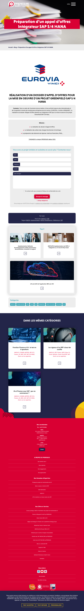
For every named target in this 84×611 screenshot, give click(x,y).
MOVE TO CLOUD (51, 304)
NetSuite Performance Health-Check (42, 555)
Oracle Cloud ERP (62, 354)
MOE (22, 354)
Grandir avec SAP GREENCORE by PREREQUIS (42, 536)
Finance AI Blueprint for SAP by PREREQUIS (42, 514)
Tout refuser (42, 605)
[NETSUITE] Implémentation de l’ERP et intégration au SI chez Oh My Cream (58, 246)
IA (19, 354)
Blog (15, 47)
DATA (32, 304)
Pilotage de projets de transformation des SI (42, 482)
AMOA (28, 220)
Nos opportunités (42, 472)
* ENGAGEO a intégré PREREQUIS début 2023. (42, 139)
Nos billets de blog (42, 580)
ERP (48, 219)
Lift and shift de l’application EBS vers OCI (42, 284)
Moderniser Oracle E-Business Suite (42, 525)
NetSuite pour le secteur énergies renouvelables (42, 532)
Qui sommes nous (42, 461)
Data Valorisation (42, 489)
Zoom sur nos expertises (24, 356)
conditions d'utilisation (57, 203)
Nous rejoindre (42, 465)
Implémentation (35, 220)
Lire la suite (25, 253)
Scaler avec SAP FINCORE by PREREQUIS (42, 540)
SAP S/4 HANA (30, 354)
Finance (16, 354)
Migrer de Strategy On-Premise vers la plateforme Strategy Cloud (42, 521)
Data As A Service (42, 551)
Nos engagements (42, 469)
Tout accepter (28, 605)
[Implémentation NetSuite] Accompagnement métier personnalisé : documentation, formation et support (25, 247)
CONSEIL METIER (21, 304)
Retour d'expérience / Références (50, 220)
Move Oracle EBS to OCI (42, 518)
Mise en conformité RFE (42, 543)
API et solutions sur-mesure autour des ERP (42, 497)
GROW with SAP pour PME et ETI (42, 529)
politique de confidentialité (42, 203)
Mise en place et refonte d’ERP (42, 486)
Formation (42, 558)
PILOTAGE (59, 304)
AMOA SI (43, 219)
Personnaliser (56, 605)
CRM (27, 304)
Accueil (10, 47)
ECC (33, 352)
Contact (42, 449)
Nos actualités (42, 576)
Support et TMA (42, 547)
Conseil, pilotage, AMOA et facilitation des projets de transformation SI (42, 510)
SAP (61, 220)
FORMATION (41, 304)
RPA (64, 304)
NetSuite (55, 354)
